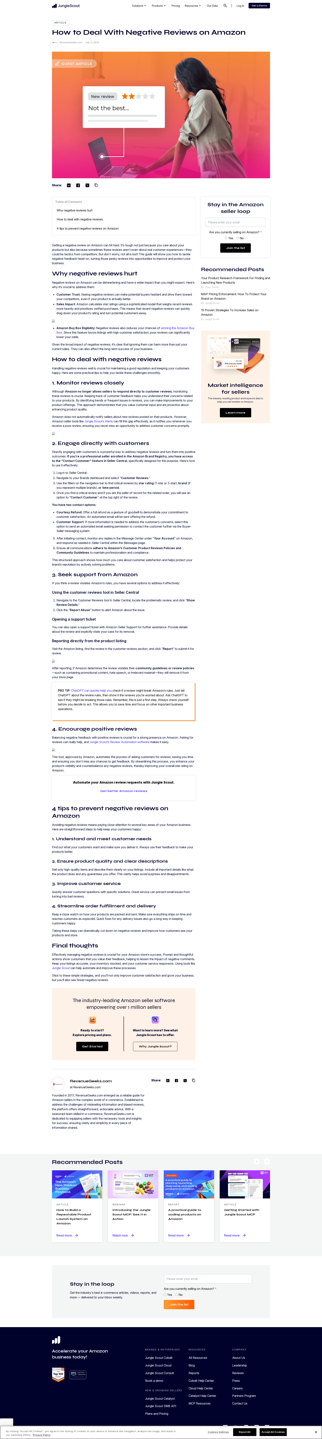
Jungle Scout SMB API (160, 1406)
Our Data (212, 5)
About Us (238, 1358)
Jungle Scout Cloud (158, 1365)
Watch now (123, 1235)
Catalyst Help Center (202, 1396)
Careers (237, 1388)
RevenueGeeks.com (91, 1081)
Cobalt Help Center (201, 1380)
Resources (193, 5)
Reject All (244, 1431)
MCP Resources (200, 1403)
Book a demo (154, 1380)
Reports (194, 1373)
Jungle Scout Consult (159, 1373)
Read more (67, 1235)
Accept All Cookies (273, 1431)
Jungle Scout (61, 968)
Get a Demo (259, 5)
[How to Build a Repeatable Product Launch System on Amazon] (77, 1184)
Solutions (139, 5)
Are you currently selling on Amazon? (235, 232)
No (242, 238)
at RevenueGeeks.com (85, 1087)
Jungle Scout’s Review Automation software (119, 742)
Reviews (238, 1373)
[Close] (316, 1432)
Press (236, 1380)
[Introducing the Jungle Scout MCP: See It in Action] (133, 1184)
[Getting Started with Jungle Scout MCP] (245, 1184)
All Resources (198, 1358)
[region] (161, 1432)
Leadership (239, 1365)
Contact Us (239, 1403)
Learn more (235, 412)
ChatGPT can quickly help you (91, 690)
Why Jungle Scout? (155, 1046)
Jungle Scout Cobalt (158, 1358)
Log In (240, 5)
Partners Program (244, 1396)
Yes (230, 238)
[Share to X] (87, 185)
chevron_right (267, 1161)
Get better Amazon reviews (123, 791)
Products (159, 5)
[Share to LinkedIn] (68, 185)
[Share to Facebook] (78, 185)
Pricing (176, 5)
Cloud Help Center (201, 1388)
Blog (192, 1365)
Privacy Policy (41, 1434)
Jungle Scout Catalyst (160, 1398)
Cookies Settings (218, 1431)
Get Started (92, 1046)
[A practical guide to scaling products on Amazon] (189, 1184)
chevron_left (257, 1161)
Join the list (235, 248)
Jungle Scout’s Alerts (98, 421)
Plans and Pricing (156, 1414)
